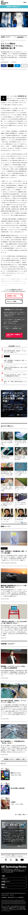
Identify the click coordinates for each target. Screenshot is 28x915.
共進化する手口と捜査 (16, 774)
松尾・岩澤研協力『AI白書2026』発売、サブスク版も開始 (15, 359)
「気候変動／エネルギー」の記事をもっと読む (14, 759)
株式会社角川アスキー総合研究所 (16, 897)
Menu (25, 2)
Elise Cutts (4, 637)
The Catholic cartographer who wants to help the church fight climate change (13, 41)
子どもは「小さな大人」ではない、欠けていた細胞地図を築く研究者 (15, 374)
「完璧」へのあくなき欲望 (17, 803)
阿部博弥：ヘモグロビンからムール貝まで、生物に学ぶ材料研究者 (13, 667)
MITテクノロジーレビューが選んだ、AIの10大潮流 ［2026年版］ (13, 397)
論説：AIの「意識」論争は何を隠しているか (15, 381)
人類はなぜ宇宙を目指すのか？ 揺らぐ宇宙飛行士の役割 (15, 367)
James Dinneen (5, 754)
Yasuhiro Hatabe (5, 678)
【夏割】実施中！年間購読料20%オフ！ (13, 335)
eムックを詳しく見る (20, 814)
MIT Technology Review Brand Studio (9, 562)
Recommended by (17, 522)
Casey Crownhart (5, 598)
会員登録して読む (12, 296)
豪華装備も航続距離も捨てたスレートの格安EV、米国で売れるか (13, 586)
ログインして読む (12, 301)
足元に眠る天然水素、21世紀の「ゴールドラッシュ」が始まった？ (15, 350)
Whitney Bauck (5, 62)
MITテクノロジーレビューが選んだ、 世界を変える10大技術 (14, 825)
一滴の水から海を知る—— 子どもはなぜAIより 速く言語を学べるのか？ (14, 622)
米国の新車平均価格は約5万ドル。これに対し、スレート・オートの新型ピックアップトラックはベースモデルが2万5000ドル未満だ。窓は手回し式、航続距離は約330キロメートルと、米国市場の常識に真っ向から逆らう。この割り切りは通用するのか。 (14, 593)
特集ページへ (20, 415)
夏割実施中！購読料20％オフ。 (14, 6)
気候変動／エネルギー (6, 37)
